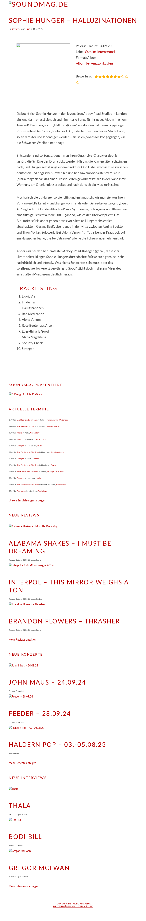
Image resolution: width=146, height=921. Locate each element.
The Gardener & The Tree (28, 452)
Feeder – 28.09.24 (40, 714)
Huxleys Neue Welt (55, 472)
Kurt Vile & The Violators (27, 472)
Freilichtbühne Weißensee (57, 420)
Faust (39, 446)
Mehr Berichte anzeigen (22, 763)
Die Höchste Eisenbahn (27, 420)
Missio (19, 433)
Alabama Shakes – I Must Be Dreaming (60, 548)
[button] (135, 5)
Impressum (59, 906)
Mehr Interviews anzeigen (24, 886)
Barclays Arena (53, 426)
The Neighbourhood (25, 426)
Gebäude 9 (35, 433)
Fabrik (53, 465)
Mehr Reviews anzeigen (22, 639)
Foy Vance (21, 491)
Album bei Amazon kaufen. (94, 63)
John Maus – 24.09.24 (47, 683)
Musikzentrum (57, 452)
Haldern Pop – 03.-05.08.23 (57, 745)
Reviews (16, 29)
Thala (20, 806)
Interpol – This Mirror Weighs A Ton (69, 586)
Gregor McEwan (39, 868)
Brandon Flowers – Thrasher (64, 622)
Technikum (42, 491)
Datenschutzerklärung (79, 906)
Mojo (38, 478)
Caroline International (100, 51)
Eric (28, 29)
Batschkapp (61, 485)
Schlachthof (41, 439)
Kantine (36, 459)
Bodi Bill (25, 837)
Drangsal (20, 446)
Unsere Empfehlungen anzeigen (27, 500)
